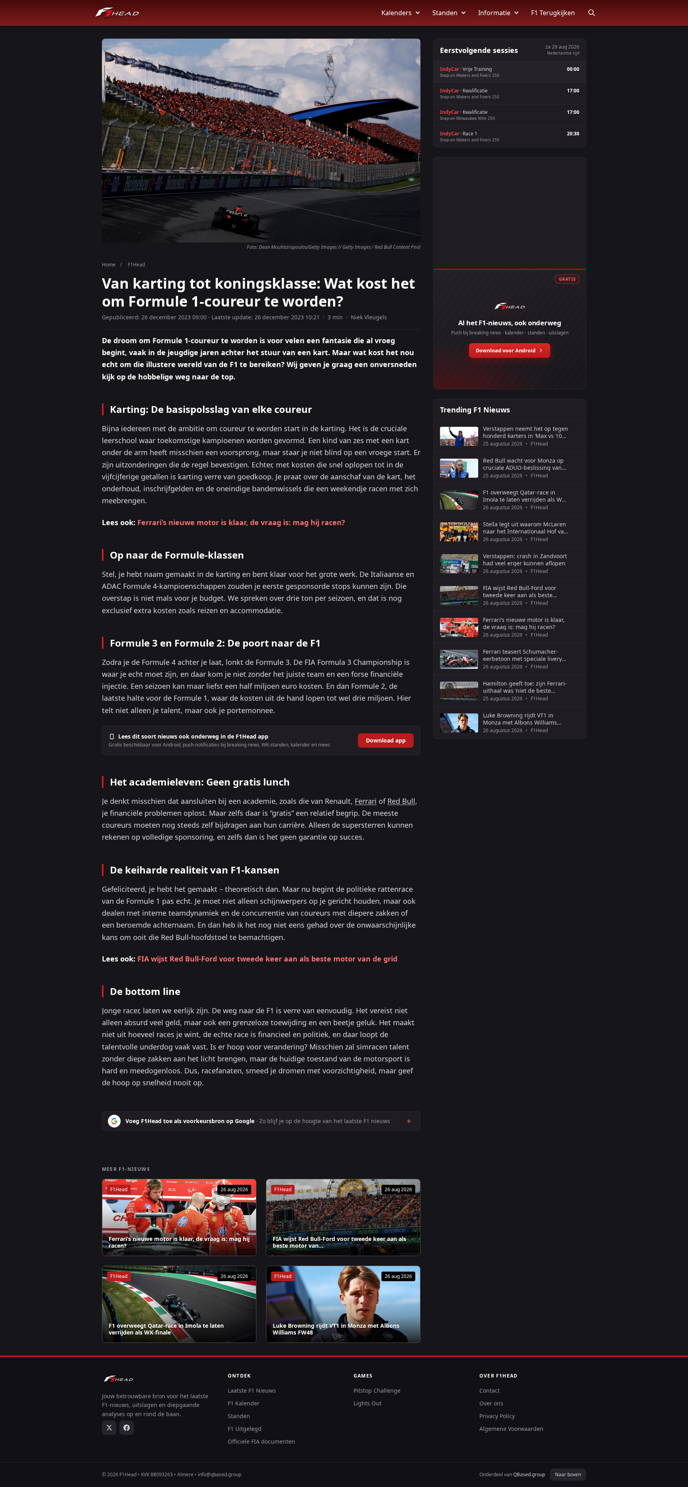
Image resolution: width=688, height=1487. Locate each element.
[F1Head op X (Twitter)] (109, 1428)
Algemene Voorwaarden (511, 1428)
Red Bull (401, 801)
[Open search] (592, 13)
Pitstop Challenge (377, 1390)
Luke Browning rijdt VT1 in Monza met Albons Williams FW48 (336, 1329)
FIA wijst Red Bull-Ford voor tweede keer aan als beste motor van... (339, 1242)
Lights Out (367, 1403)
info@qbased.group (219, 1474)
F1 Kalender (244, 1403)
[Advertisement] (510, 221)
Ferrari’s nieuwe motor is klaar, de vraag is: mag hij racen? (241, 522)
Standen (444, 12)
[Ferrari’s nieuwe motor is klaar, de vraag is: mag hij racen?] (179, 1217)
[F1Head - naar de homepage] (117, 12)
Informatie (494, 12)
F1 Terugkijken (553, 12)
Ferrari (366, 801)
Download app (386, 740)
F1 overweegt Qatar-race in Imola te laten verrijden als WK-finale (166, 1329)
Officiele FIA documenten (261, 1441)
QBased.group (529, 1474)
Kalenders (396, 12)
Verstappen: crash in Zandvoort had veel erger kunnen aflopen (525, 560)
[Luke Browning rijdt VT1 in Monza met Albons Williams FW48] (343, 1304)
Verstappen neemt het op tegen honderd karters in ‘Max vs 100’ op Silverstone (525, 432)
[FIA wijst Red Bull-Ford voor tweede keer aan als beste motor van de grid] (343, 1217)
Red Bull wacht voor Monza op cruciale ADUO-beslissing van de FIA (523, 464)
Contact (489, 1390)
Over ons (491, 1403)
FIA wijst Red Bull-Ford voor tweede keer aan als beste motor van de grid (267, 958)
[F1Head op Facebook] (126, 1428)
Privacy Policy (497, 1416)
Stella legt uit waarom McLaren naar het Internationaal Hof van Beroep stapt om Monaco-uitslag (525, 528)
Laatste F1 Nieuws (252, 1390)
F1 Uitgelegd (245, 1428)
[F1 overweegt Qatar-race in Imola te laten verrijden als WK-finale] (179, 1304)
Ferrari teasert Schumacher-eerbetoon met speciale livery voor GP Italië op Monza (522, 655)
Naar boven (568, 1474)
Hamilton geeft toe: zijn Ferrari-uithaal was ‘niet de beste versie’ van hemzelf (525, 687)
